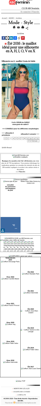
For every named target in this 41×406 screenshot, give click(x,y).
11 (34, 138)
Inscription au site (30, 403)
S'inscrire (35, 12)
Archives (19, 18)
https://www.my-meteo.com (34, 182)
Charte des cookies (21, 392)
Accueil (4, 18)
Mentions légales (21, 388)
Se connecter (26, 12)
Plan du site (9, 403)
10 (31, 138)
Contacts (21, 395)
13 (29, 141)
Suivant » (35, 141)
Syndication (19, 403)
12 (38, 138)
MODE (11, 18)
